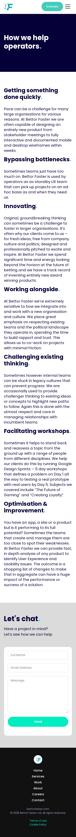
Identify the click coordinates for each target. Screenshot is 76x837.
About (38, 788)
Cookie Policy (38, 824)
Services (38, 776)
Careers (38, 794)
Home (38, 770)
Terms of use (38, 821)
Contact (52, 6)
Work (38, 782)
